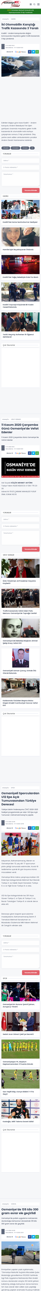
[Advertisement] (20, 100)
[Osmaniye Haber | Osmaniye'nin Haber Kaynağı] (10, 4)
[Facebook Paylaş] (29, 52)
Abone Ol (10, 52)
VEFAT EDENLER (16, 419)
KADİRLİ (13, 19)
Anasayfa (5, 19)
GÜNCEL (13, 1204)
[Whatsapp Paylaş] (37, 52)
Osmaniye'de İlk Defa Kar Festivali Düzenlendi (20, 10)
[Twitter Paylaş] (33, 52)
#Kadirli (5, 148)
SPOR (13, 788)
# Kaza (25, 148)
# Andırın (15, 148)
